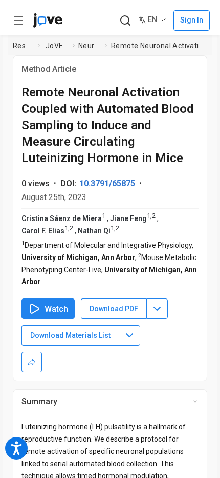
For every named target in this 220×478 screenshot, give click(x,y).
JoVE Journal (57, 46)
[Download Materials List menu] (129, 335)
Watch (56, 309)
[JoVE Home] (47, 20)
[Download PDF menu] (157, 308)
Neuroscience (89, 46)
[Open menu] (18, 20)
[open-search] (125, 20)
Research (23, 46)
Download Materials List (70, 335)
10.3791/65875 (107, 183)
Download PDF (114, 309)
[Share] (31, 362)
